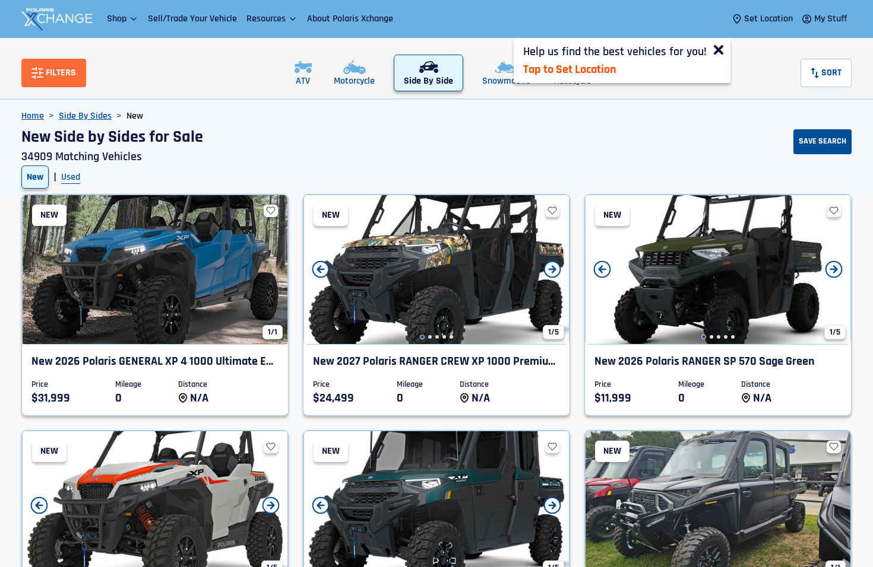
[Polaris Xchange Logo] (57, 19)
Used (70, 177)
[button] (122, 19)
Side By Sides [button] (85, 116)
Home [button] (32, 116)
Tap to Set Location (569, 69)
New (35, 177)
